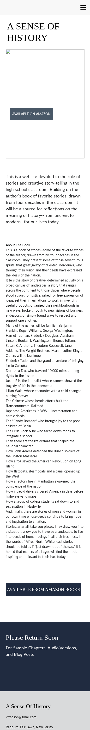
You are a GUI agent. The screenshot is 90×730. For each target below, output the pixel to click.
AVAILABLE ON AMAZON (31, 114)
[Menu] (83, 7)
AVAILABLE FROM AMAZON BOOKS (43, 589)
